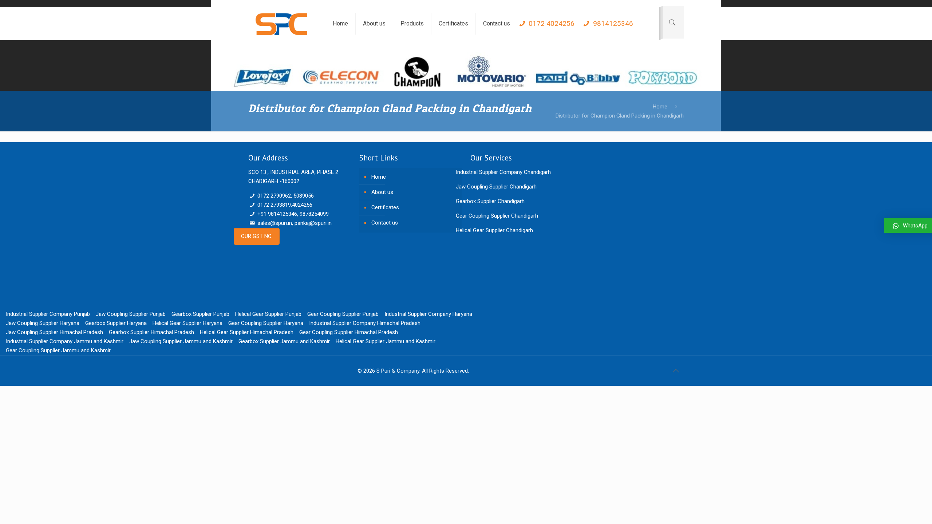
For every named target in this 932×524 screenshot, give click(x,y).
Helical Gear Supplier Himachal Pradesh (246, 332)
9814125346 (612, 23)
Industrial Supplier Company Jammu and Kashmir (64, 341)
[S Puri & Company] (281, 23)
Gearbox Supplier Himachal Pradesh (151, 332)
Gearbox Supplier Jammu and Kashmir (284, 341)
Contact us (384, 222)
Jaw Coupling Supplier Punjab (131, 314)
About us (382, 192)
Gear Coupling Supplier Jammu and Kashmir (58, 350)
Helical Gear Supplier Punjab (268, 314)
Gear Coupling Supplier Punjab (343, 314)
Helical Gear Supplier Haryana (187, 323)
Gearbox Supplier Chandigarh (490, 201)
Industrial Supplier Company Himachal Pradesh (364, 323)
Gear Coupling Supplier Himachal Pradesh (348, 332)
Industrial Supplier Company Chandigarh (503, 172)
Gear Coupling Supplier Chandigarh (497, 216)
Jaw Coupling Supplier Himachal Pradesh (54, 332)
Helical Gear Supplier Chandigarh (494, 230)
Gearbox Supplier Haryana (116, 323)
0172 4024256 (550, 23)
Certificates (385, 207)
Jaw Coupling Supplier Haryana (42, 323)
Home (660, 106)
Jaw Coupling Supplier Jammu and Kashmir (181, 341)
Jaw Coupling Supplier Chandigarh (496, 186)
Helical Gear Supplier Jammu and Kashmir (385, 341)
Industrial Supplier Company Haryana (428, 314)
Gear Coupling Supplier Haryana (265, 323)
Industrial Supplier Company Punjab (48, 314)
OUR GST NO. (256, 236)
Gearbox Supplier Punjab (200, 314)
